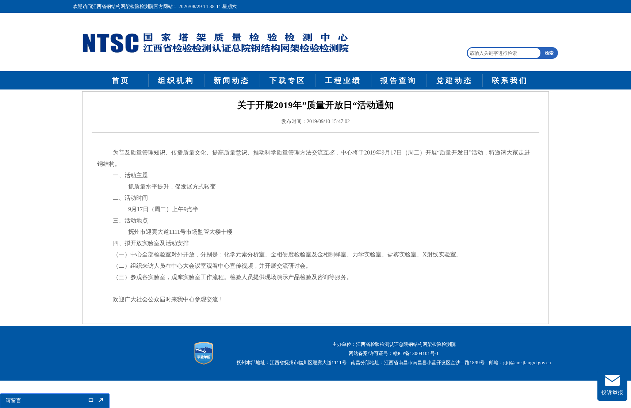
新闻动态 (232, 80)
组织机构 (176, 80)
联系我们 (510, 80)
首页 (121, 80)
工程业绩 (343, 80)
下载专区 (287, 80)
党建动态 (454, 80)
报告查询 (398, 80)
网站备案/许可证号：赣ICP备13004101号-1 (394, 353)
